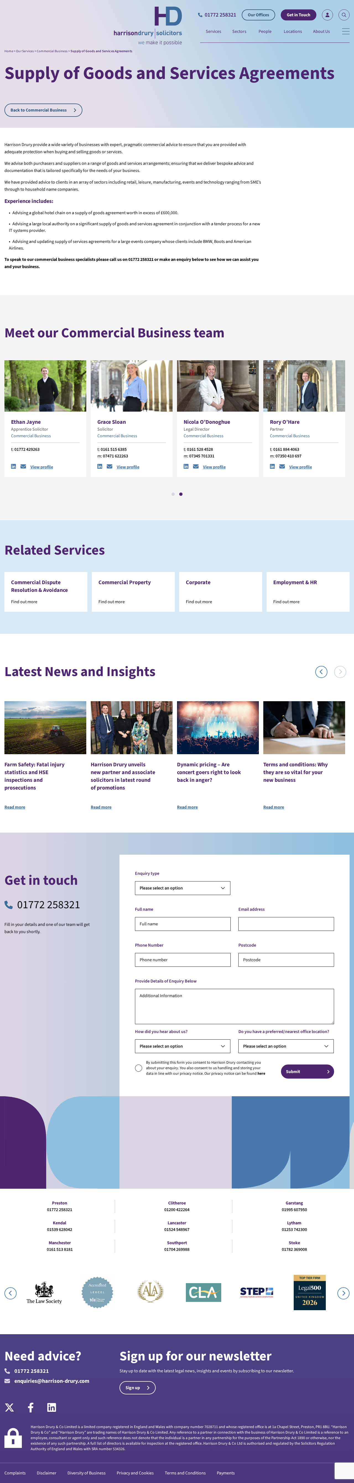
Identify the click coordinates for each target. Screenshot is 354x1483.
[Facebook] (31, 1408)
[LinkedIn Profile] (13, 467)
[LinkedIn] (52, 1408)
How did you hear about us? (161, 1032)
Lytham (294, 1223)
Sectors (239, 31)
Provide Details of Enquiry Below (166, 981)
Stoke (294, 1243)
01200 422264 (176, 1210)
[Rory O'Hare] (304, 386)
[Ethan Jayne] (45, 386)
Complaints (15, 1473)
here (261, 1073)
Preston (59, 1203)
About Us (321, 31)
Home (8, 51)
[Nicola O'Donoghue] (218, 386)
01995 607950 (294, 1210)
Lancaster (177, 1223)
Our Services (25, 51)
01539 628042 (59, 1230)
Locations (293, 31)
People (265, 31)
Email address (251, 909)
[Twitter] (12, 1408)
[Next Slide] (340, 672)
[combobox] (182, 888)
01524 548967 (176, 1230)
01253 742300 (294, 1230)
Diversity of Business (86, 1473)
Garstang (294, 1203)
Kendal (59, 1223)
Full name (144, 909)
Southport (177, 1243)
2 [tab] (181, 494)
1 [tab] (173, 494)
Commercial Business (52, 51)
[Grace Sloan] (132, 386)
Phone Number (149, 945)
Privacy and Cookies (135, 1473)
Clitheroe (177, 1203)
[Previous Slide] (321, 672)
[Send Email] (23, 467)
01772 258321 (48, 905)
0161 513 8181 (60, 1249)
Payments (226, 1473)
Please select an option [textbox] (161, 888)
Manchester (60, 1243)
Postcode (247, 945)
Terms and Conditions (185, 1473)
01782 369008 (294, 1249)
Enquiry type (147, 873)
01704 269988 (176, 1249)
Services (213, 31)
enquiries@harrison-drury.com (51, 1381)
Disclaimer (46, 1473)
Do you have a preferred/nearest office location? (283, 1032)
